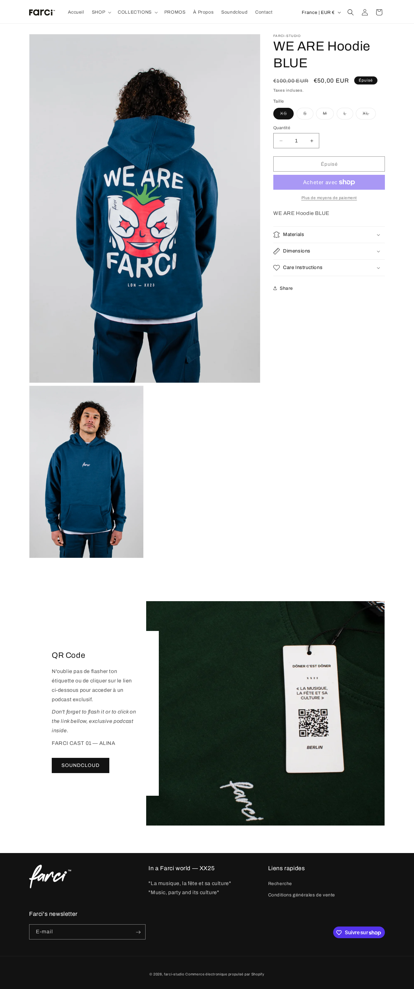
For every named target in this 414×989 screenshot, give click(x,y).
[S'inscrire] (138, 932)
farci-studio (174, 974)
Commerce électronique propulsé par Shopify (224, 974)
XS (287, 115)
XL (369, 115)
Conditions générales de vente (301, 895)
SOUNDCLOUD (80, 765)
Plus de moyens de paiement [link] (329, 198)
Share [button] (286, 288)
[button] (101, 12)
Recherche (280, 883)
